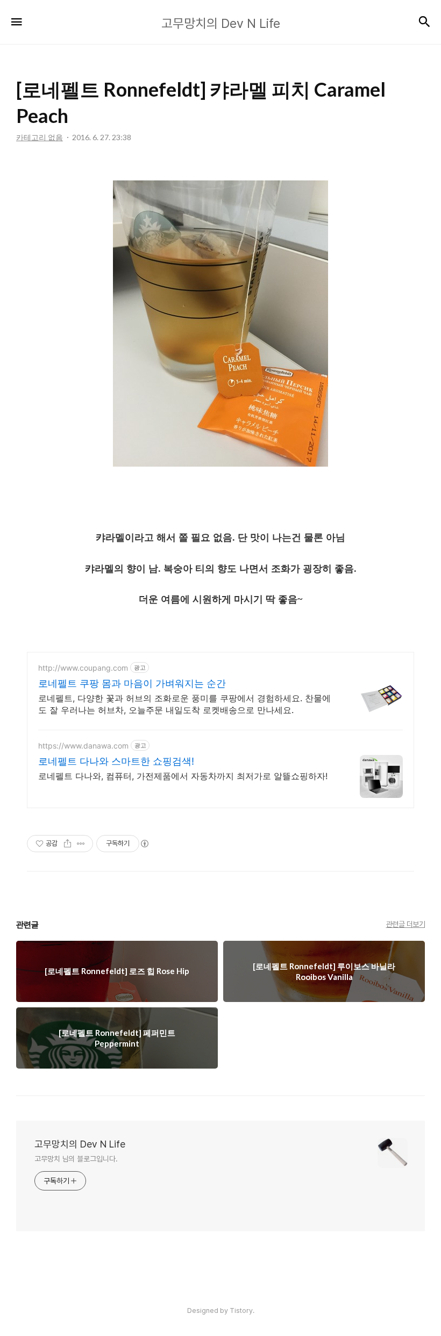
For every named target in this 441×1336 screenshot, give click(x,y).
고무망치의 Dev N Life (79, 1144)
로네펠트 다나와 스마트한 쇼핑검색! (116, 761)
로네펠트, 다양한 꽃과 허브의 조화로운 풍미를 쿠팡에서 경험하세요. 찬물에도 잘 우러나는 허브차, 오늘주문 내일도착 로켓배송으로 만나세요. (184, 704)
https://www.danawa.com (83, 745)
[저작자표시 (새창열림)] (144, 843)
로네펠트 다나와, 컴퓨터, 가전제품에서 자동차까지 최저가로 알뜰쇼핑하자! (183, 776)
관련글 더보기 (405, 924)
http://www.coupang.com (83, 667)
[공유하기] (67, 844)
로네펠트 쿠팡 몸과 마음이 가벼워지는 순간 (132, 683)
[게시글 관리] (81, 844)
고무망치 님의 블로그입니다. (76, 1159)
